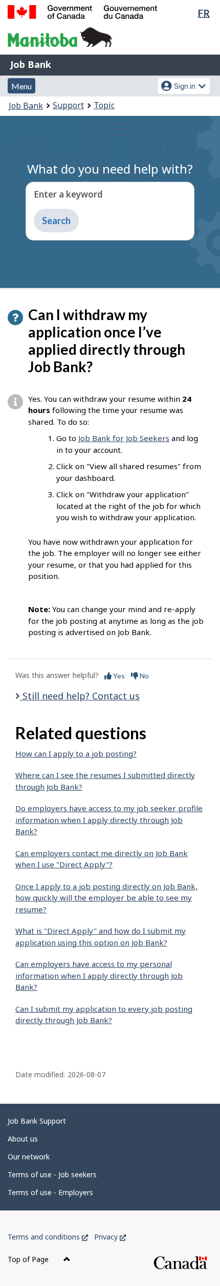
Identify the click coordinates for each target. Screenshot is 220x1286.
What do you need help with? (110, 169)
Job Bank (30, 64)
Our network (29, 1156)
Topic (104, 105)
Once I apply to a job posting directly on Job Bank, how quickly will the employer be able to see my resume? (106, 897)
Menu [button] (21, 86)
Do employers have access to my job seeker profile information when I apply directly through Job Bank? (109, 819)
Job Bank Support (37, 1121)
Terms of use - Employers (50, 1192)
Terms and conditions (48, 1237)
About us (23, 1139)
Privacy (110, 1237)
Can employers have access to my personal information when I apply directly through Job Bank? (99, 975)
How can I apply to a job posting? (76, 753)
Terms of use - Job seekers (52, 1174)
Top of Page (29, 1259)
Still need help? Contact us (80, 696)
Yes (118, 675)
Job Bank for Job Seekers (123, 438)
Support (68, 105)
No (143, 675)
